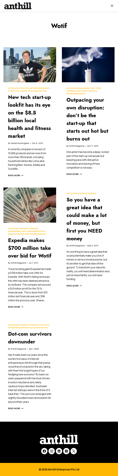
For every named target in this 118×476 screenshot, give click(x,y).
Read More (15, 175)
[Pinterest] (66, 451)
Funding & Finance (28, 228)
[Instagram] (51, 451)
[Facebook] (44, 451)
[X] (74, 451)
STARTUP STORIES (17, 91)
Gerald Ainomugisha (20, 143)
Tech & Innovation (36, 91)
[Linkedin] (59, 451)
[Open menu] (112, 5)
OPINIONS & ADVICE (75, 91)
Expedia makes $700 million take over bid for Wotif (29, 247)
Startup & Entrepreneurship (34, 88)
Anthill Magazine (76, 146)
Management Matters (88, 88)
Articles (12, 88)
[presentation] (29, 64)
